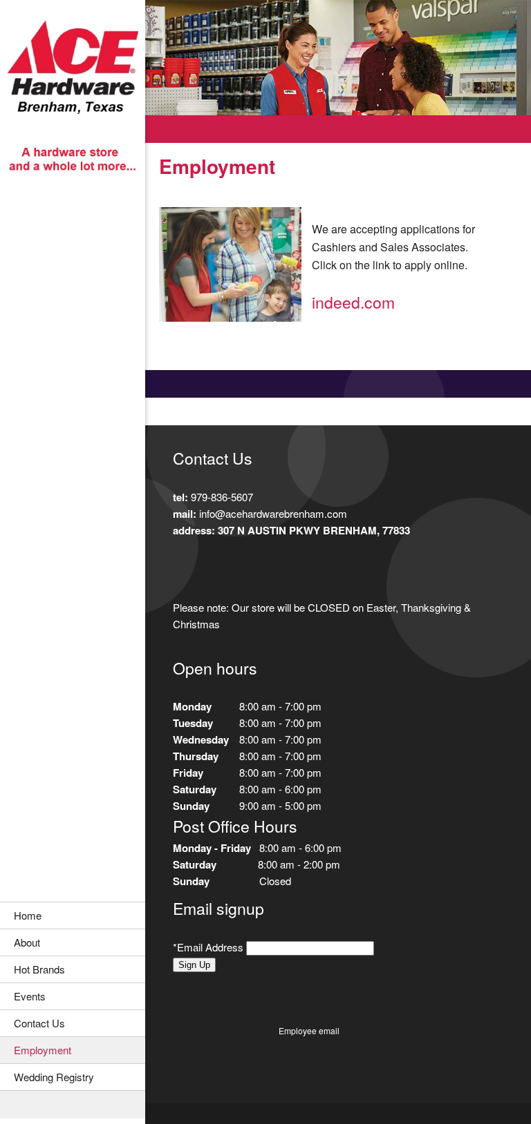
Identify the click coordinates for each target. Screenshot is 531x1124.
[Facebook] (183, 569)
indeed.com (353, 302)
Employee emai (308, 1030)
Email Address (210, 947)
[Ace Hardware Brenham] (72, 98)
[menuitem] (72, 915)
